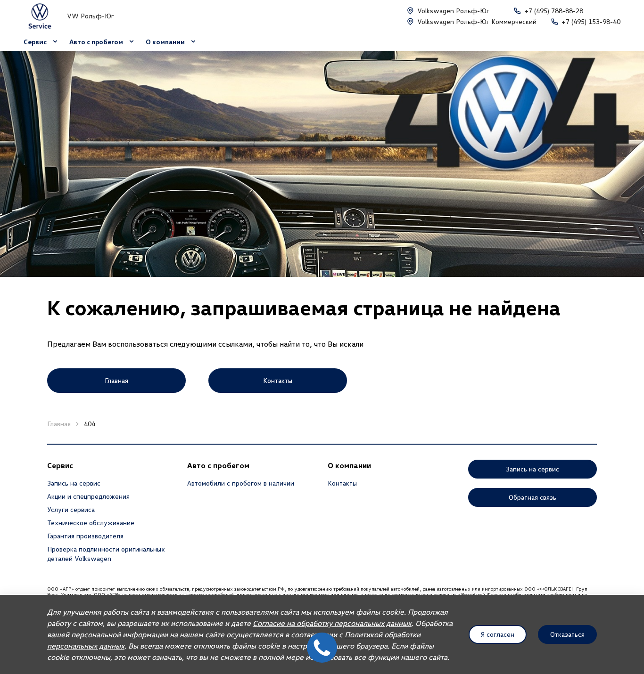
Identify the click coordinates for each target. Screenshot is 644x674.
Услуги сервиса (71, 509)
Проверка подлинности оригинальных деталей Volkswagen (106, 553)
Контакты (342, 483)
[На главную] (40, 16)
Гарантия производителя (85, 536)
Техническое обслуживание (90, 523)
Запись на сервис (73, 483)
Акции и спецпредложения (88, 496)
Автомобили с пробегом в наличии (240, 483)
